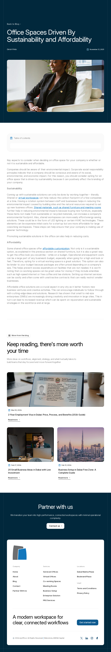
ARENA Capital (58, 638)
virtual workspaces (28, 197)
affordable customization (56, 248)
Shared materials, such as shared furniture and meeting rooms (67, 207)
